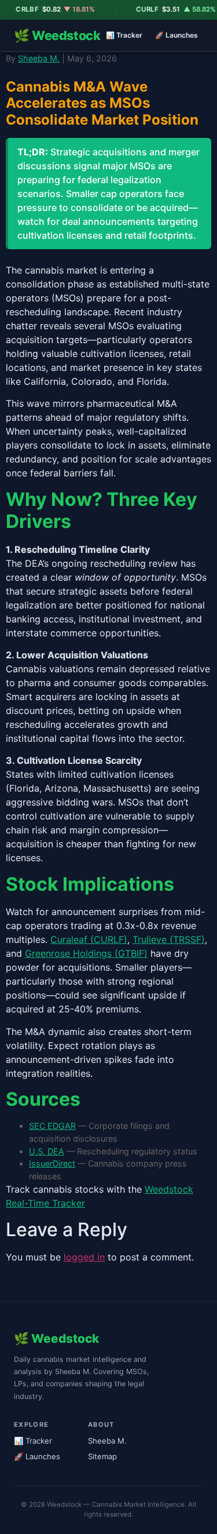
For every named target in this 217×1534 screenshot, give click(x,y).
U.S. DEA (46, 1151)
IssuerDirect (52, 1163)
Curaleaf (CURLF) (88, 939)
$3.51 (167, 9)
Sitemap (102, 1456)
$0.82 (46, 9)
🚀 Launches (176, 35)
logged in (84, 1257)
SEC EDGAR (52, 1126)
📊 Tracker (124, 35)
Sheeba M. (39, 58)
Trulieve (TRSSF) (169, 939)
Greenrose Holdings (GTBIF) (86, 953)
